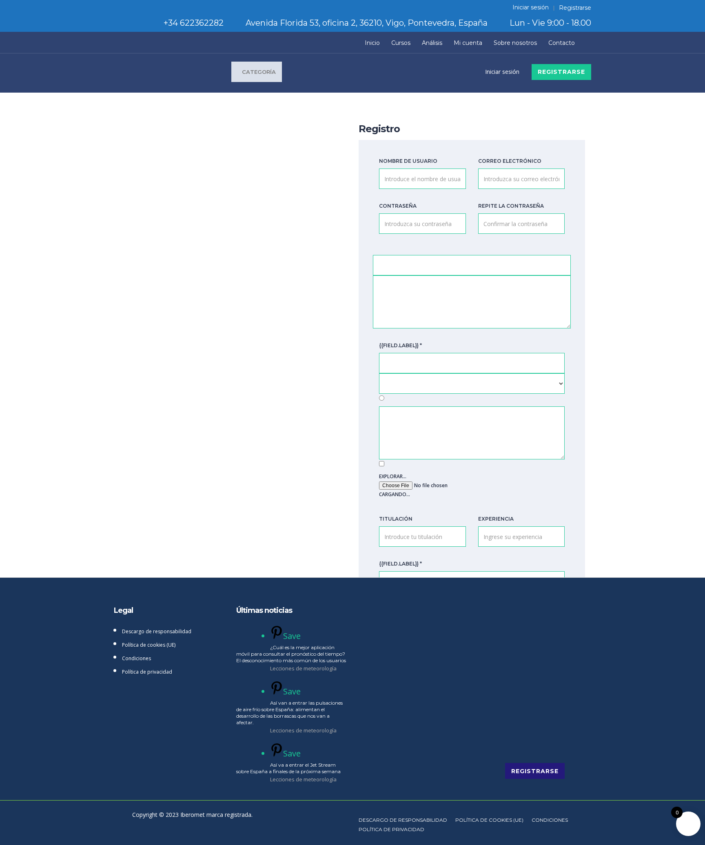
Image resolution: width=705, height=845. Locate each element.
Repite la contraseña (511, 206)
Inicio (372, 43)
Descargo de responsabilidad (156, 631)
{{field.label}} (400, 345)
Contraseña (398, 206)
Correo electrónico (509, 161)
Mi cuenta (468, 43)
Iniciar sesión (530, 7)
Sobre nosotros (515, 43)
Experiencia (496, 519)
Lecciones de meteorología (303, 668)
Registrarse (575, 8)
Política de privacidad (147, 671)
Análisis (432, 43)
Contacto (561, 43)
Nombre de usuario (408, 161)
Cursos (400, 43)
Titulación (395, 519)
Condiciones (136, 658)
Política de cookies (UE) (148, 644)
